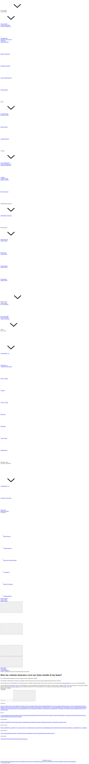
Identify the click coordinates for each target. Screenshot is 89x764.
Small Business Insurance (36, 715)
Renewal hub (50, 727)
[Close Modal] (12, 661)
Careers (48, 733)
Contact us (52, 733)
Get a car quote (4, 23)
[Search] (12, 628)
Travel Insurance (24, 738)
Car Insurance (4, 715)
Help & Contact (4, 598)
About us (3, 733)
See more (6, 709)
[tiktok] (52, 749)
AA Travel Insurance (65, 683)
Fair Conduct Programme (36, 733)
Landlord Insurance (18, 715)
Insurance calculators (5, 722)
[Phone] (12, 607)
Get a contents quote (5, 162)
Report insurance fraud (38, 722)
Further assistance (23, 722)
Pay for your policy (18, 727)
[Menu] (12, 650)
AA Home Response (64, 727)
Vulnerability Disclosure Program (65, 761)
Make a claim (3, 727)
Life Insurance (4, 738)
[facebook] (11, 749)
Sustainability (7, 733)
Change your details (26, 727)
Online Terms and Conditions (18, 761)
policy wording (15, 686)
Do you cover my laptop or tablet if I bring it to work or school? (64, 706)
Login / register (4, 599)
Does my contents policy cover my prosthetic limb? (70, 707)
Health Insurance (10, 738)
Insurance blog (30, 722)
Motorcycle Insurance (66, 715)
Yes (2, 689)
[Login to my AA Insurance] (44, 618)
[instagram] (31, 749)
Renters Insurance (46, 715)
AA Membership (56, 727)
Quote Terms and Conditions (31, 761)
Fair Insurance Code (14, 733)
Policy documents (43, 727)
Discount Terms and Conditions (44, 761)
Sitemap (74, 761)
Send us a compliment (82, 727)
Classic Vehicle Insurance (76, 715)
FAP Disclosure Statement (25, 733)
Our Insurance (4, 669)
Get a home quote (4, 113)
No (4, 689)
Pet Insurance (17, 738)
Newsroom (44, 733)
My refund (63, 722)
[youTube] (11, 760)
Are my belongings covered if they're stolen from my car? (31, 707)
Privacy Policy (54, 761)
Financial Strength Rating (6, 761)
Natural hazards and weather (49, 722)
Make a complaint (73, 727)
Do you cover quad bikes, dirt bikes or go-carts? (36, 708)
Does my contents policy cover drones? (55, 708)
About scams (58, 722)
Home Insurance (10, 715)
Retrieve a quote (10, 727)
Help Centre (3, 667)
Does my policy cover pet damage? (51, 707)
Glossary (17, 722)
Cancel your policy (35, 727)
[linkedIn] (73, 749)
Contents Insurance (5, 670)
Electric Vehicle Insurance (55, 715)
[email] (31, 760)
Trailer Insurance (18, 716)
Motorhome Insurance (9, 716)
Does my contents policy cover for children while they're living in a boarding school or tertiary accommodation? (25, 706)
